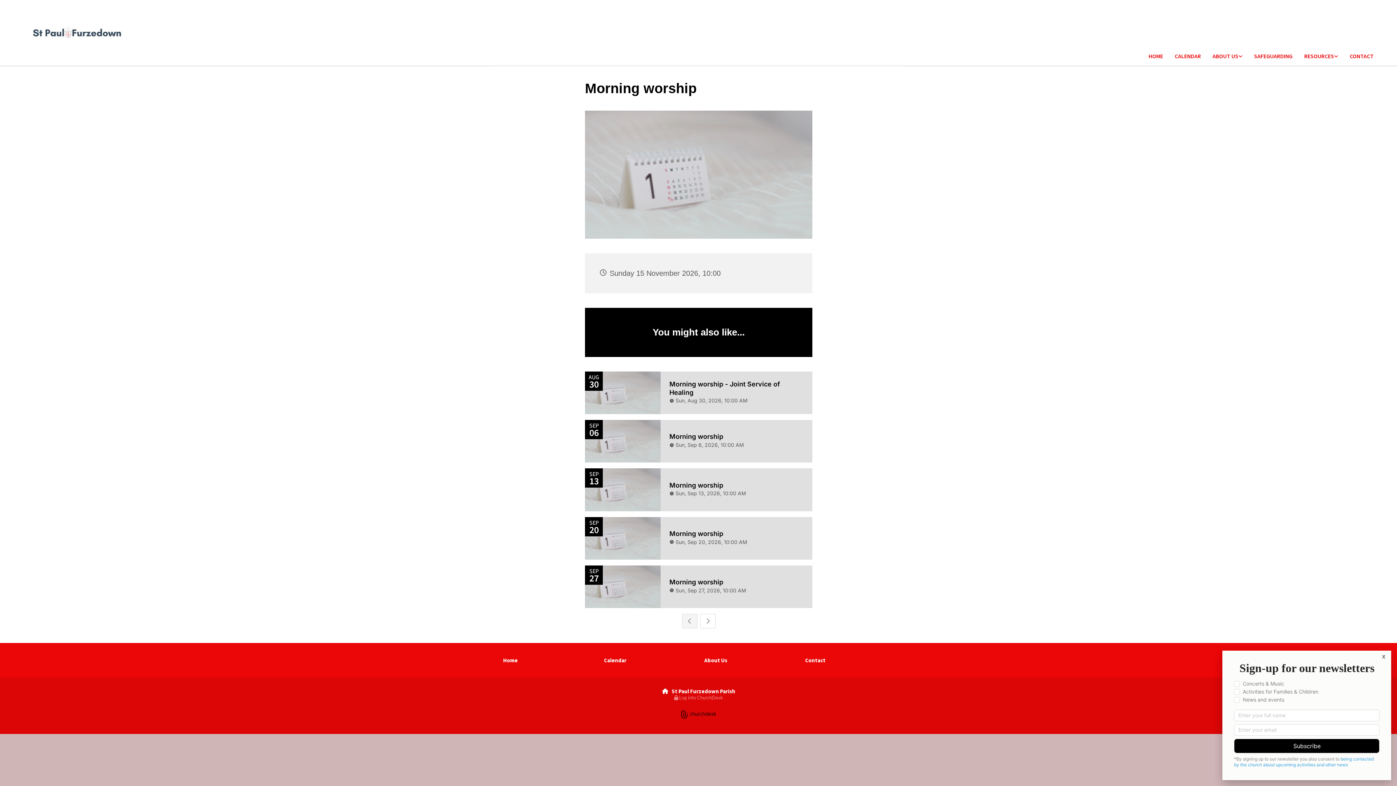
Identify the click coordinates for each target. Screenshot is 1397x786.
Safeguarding (1273, 56)
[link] (1227, 56)
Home (1156, 56)
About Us (1225, 56)
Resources (1319, 56)
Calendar (1188, 56)
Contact (1362, 56)
